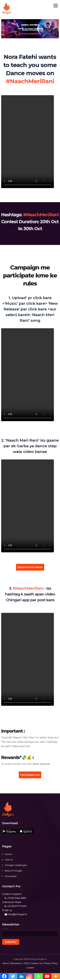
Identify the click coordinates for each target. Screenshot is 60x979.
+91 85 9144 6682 (16, 898)
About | (6, 963)
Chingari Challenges (16, 865)
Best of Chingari (13, 870)
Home (8, 854)
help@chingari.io (17, 914)
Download (10, 876)
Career (30, 967)
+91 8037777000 (17, 906)
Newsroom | (17, 963)
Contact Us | (36, 963)
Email (5, 929)
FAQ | (27, 963)
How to (9, 859)
